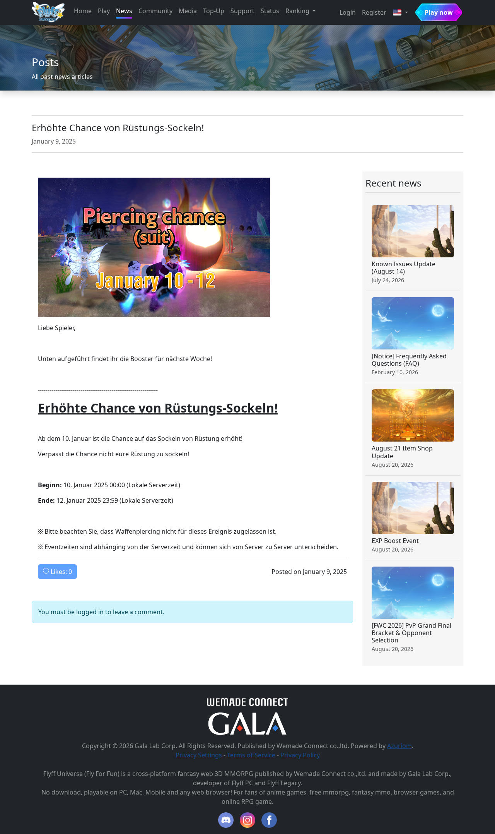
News (124, 11)
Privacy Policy (300, 755)
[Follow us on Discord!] (226, 820)
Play (104, 11)
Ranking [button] (298, 11)
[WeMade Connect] (247, 701)
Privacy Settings (199, 755)
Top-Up (213, 11)
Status (270, 11)
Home (83, 11)
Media (188, 11)
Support (242, 11)
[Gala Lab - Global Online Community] (247, 723)
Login (348, 12)
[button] (400, 12)
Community (155, 11)
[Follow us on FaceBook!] (269, 820)
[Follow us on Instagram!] (247, 820)
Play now (439, 12)
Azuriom (399, 746)
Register (374, 12)
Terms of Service (251, 755)
